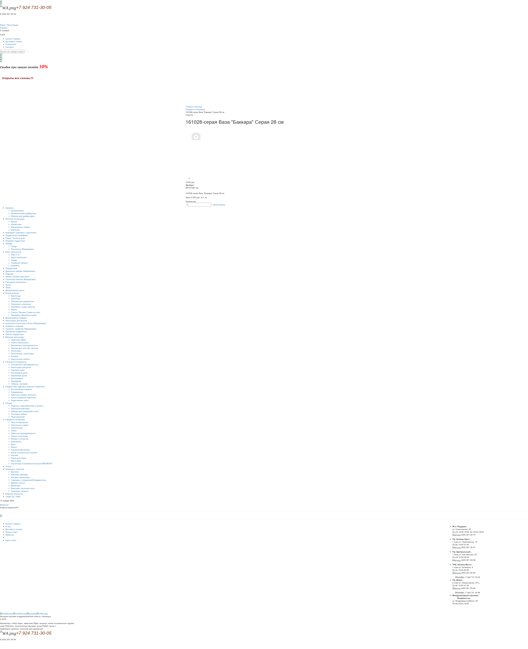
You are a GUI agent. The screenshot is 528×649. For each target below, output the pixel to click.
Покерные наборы (19, 262)
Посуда (9, 403)
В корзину (220, 204)
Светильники (17, 427)
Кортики (14, 455)
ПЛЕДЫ (9, 243)
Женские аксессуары (15, 218)
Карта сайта (11, 540)
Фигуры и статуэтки (19, 438)
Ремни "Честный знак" (15, 238)
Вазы (13, 444)
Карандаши (16, 381)
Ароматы (10, 207)
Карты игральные (19, 257)
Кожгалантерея (13, 293)
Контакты (10, 47)
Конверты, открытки (14, 326)
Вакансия (4, 504)
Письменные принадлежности (24, 364)
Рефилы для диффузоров (22, 216)
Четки (8, 287)
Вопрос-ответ (12, 532)
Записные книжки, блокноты (23, 394)
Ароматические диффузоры (23, 213)
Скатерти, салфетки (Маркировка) (21, 328)
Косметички (16, 224)
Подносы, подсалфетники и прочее (27, 405)
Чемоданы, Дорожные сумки (24, 315)
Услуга (8, 466)
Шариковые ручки (19, 375)
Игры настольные (14, 251)
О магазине (11, 44)
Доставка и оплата (14, 41)
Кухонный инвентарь (20, 408)
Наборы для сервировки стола (24, 411)
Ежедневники (17, 392)
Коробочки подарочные (16, 331)
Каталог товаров (13, 38)
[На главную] (1, 3)
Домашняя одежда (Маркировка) (20, 271)
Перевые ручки (18, 370)
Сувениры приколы (19, 491)
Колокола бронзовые (20, 449)
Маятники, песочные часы (23, 488)
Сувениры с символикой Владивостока (28, 480)
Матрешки (15, 485)
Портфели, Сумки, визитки (23, 306)
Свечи (13, 430)
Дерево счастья (18, 482)
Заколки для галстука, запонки (24, 348)
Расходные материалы (16, 282)
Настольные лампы (20, 425)
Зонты (8, 284)
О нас (8, 526)
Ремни (14, 309)
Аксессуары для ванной (16, 320)
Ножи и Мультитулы (20, 342)
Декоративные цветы (15, 290)
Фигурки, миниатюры (20, 477)
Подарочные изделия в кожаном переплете (26, 386)
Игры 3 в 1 (15, 254)
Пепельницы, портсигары (22, 353)
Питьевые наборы (19, 414)
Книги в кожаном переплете (23, 397)
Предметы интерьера (15, 419)
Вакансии (10, 534)
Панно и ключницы (19, 436)
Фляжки (14, 356)
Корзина (3, 27)
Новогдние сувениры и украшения (21, 232)
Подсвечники (11, 268)
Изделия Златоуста (14, 493)
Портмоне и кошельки (21, 304)
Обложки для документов (22, 301)
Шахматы (15, 265)
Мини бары (16, 460)
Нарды (14, 260)
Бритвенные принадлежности (24, 345)
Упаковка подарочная (15, 240)
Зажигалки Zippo (18, 339)
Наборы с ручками (19, 383)
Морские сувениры (19, 474)
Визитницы (16, 295)
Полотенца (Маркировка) (22, 249)
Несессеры (16, 350)
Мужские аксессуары (15, 337)
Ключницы (15, 298)
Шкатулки (15, 229)
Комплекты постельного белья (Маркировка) (26, 323)
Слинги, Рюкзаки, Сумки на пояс (25, 312)
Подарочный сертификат (17, 235)
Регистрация (12, 25)
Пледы (14, 246)
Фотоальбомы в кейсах (21, 389)
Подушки (9, 273)
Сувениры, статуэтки (15, 469)
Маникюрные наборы (20, 227)
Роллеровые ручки (19, 372)
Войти (2, 25)
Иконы (14, 447)
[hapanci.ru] (1, 515)
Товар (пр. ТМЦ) (13, 496)
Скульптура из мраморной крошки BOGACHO (31, 463)
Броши (14, 221)
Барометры (16, 441)
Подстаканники (18, 416)
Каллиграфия (17, 378)
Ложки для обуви (18, 458)
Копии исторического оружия (24, 452)
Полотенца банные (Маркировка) (21, 279)
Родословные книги (19, 400)
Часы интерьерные (19, 422)
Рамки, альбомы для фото (17, 276)
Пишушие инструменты (16, 361)
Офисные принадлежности (23, 433)
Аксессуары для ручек (21, 367)
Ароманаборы (17, 210)
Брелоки (15, 471)
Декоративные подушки (16, 317)
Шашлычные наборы (20, 359)
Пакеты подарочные (15, 334)
